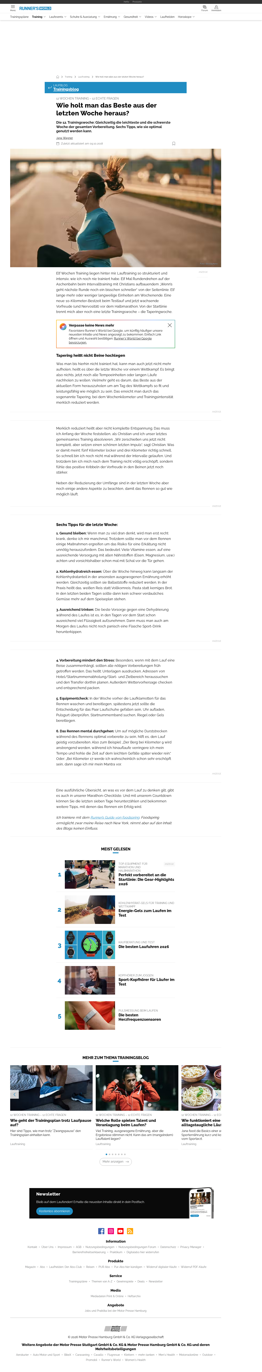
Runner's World (111, 1359)
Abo (42, 1266)
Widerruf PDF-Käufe (193, 1266)
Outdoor (207, 1354)
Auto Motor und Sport (46, 1354)
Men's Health (167, 1354)
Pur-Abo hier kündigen (128, 1266)
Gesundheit (131, 16)
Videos (149, 16)
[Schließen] (170, 325)
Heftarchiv (134, 1296)
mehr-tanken (146, 1354)
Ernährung (110, 16)
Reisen (90, 1266)
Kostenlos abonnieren (54, 1211)
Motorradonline (188, 1354)
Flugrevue (113, 1354)
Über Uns (47, 1247)
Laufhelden (167, 16)
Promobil (91, 1359)
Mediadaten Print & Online (107, 1296)
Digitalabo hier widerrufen (143, 1252)
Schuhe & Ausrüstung (83, 16)
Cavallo (98, 1354)
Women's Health (135, 1359)
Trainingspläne (19, 16)
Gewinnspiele (125, 1281)
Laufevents (56, 16)
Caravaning (82, 1354)
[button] (115, 208)
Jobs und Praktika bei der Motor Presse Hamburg (116, 1310)
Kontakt (32, 1247)
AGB (78, 1247)
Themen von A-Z (101, 1281)
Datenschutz (168, 1247)
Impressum (65, 1247)
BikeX (67, 1354)
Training (37, 16)
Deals (141, 1281)
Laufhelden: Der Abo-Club (65, 1266)
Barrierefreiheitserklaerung (89, 1252)
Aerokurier (22, 1354)
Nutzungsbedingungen (100, 1247)
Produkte (137, 1)
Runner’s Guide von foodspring (114, 817)
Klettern (129, 1354)
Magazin (30, 1266)
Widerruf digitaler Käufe (161, 1266)
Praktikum (116, 1252)
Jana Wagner (64, 138)
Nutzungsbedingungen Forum (137, 1247)
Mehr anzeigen (113, 1161)
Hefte (126, 1)
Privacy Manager (190, 1247)
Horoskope (184, 16)
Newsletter (156, 1281)
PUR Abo (104, 1266)
